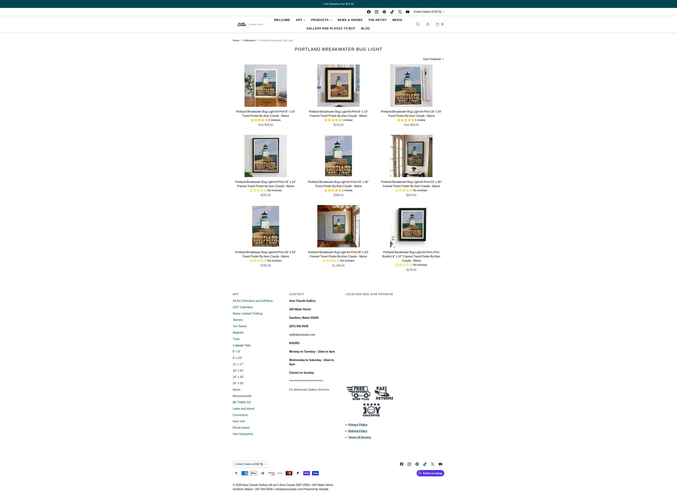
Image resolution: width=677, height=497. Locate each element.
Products (320, 19)
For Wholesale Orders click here (309, 389)
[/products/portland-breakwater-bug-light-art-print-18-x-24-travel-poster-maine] (411, 85)
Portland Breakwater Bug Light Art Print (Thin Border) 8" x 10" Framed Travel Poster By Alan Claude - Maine (411, 256)
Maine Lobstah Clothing (248, 313)
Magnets (238, 332)
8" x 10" (237, 357)
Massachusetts (242, 395)
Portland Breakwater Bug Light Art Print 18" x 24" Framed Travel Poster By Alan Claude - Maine (265, 184)
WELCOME (282, 19)
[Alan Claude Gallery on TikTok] (392, 12)
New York (239, 421)
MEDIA (397, 19)
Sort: (432, 59)
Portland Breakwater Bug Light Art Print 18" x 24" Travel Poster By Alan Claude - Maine (411, 113)
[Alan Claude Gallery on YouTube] (407, 12)
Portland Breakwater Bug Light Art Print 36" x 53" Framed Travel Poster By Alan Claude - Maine (338, 254)
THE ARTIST (377, 19)
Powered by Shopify (315, 489)
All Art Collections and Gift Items (253, 300)
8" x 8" (237, 351)
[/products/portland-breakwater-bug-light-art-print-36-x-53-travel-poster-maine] (266, 226)
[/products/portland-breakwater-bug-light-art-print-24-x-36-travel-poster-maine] (338, 156)
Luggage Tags (242, 345)
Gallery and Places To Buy (331, 28)
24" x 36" (238, 376)
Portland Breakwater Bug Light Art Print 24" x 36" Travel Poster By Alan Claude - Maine (338, 184)
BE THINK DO (242, 402)
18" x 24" (238, 370)
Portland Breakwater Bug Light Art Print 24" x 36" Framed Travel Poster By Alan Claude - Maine (411, 184)
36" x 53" (238, 383)
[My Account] (428, 24)
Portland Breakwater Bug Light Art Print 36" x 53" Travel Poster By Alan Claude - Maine (265, 254)
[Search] (418, 24)
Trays (236, 338)
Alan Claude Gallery (255, 484)
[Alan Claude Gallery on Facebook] (369, 12)
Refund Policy (357, 431)
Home (236, 40)
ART (299, 19)
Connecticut (240, 414)
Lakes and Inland (243, 408)
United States (427, 11)
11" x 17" (238, 364)
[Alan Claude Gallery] (250, 24)
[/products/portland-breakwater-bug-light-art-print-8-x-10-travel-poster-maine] (266, 85)
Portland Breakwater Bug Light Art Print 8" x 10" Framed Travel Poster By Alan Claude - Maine (338, 113)
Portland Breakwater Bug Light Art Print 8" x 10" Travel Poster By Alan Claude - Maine (265, 113)
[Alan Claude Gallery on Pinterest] (384, 12)
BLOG (365, 28)
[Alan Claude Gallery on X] (400, 12)
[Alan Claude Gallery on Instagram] (376, 12)
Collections (249, 40)
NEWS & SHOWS (350, 19)
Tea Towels (240, 326)
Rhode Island (241, 427)
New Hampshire (243, 434)
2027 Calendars (243, 307)
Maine (236, 389)
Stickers (238, 319)
